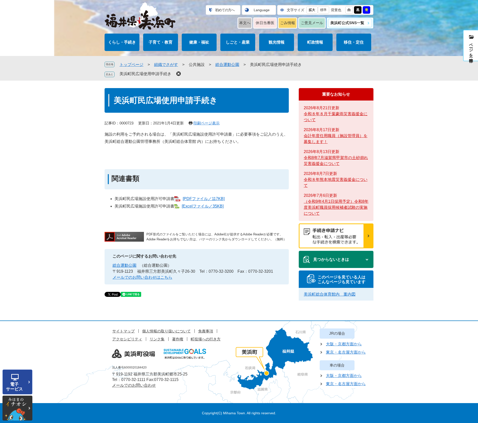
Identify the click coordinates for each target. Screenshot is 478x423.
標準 (323, 10)
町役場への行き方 (206, 339)
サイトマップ (123, 331)
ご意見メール (312, 23)
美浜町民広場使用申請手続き (145, 74)
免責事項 (205, 331)
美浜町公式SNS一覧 (347, 23)
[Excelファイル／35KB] (203, 206)
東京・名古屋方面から (346, 352)
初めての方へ (225, 10)
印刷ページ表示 (206, 123)
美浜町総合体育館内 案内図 (330, 294)
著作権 (177, 339)
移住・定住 (354, 42)
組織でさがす (166, 64)
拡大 (312, 10)
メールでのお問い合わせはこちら (142, 277)
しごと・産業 (238, 42)
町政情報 (315, 42)
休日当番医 (265, 23)
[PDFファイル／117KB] (204, 199)
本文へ (244, 23)
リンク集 (157, 339)
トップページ (131, 64)
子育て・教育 (161, 42)
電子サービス (14, 386)
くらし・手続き (122, 42)
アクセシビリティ (127, 339)
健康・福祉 (199, 42)
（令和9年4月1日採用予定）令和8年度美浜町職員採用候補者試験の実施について (336, 207)
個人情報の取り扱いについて (166, 331)
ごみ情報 (287, 23)
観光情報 (277, 42)
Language (262, 10)
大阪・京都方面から (344, 344)
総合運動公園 (227, 64)
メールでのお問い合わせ (134, 385)
